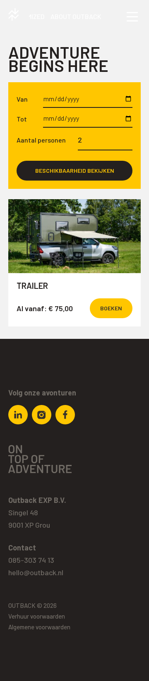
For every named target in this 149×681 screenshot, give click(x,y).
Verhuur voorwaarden (36, 616)
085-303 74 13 (31, 559)
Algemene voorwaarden (39, 627)
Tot (22, 119)
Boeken (111, 308)
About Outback (75, 16)
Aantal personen (41, 140)
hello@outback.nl (35, 572)
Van (22, 99)
